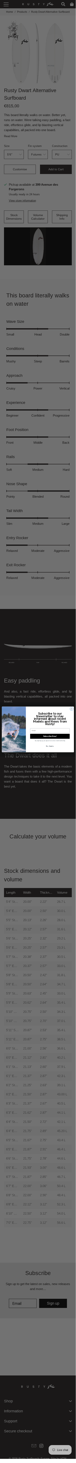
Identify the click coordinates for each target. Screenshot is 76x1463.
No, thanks (50, 746)
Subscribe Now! (50, 736)
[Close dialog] (71, 708)
